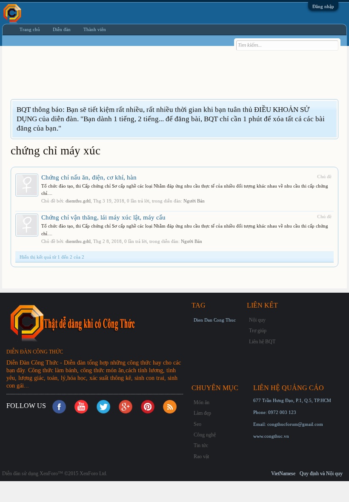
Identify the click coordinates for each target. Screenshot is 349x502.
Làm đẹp (202, 413)
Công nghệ (205, 435)
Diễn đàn (62, 29)
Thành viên (94, 29)
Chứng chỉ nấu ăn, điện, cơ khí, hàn (89, 177)
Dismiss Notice (331, 109)
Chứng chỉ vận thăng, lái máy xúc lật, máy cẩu (103, 217)
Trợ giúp (257, 331)
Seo (197, 424)
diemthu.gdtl (78, 200)
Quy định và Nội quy (321, 473)
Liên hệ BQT (262, 342)
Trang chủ (30, 29)
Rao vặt (201, 456)
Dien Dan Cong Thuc (215, 319)
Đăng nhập (323, 6)
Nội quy (257, 320)
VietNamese (283, 473)
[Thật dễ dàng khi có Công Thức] (97, 322)
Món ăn (201, 402)
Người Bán (194, 200)
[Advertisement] (165, 78)
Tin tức (201, 445)
